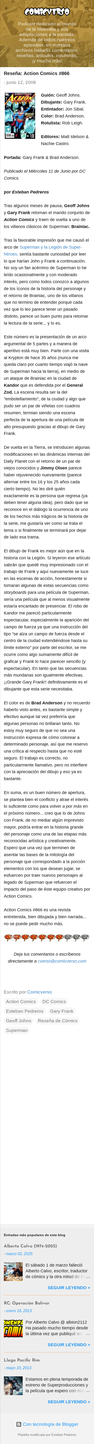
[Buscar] (87, 9)
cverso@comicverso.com (62, 961)
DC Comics (54, 1001)
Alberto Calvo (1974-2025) (30, 1246)
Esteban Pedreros (25, 1011)
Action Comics (21, 1001)
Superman (17, 1030)
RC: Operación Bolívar (26, 1303)
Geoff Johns (18, 1020)
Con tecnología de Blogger (50, 1424)
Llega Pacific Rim (22, 1360)
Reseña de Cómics (58, 1020)
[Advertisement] (47, 1182)
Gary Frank (62, 1011)
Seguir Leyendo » (69, 1287)
